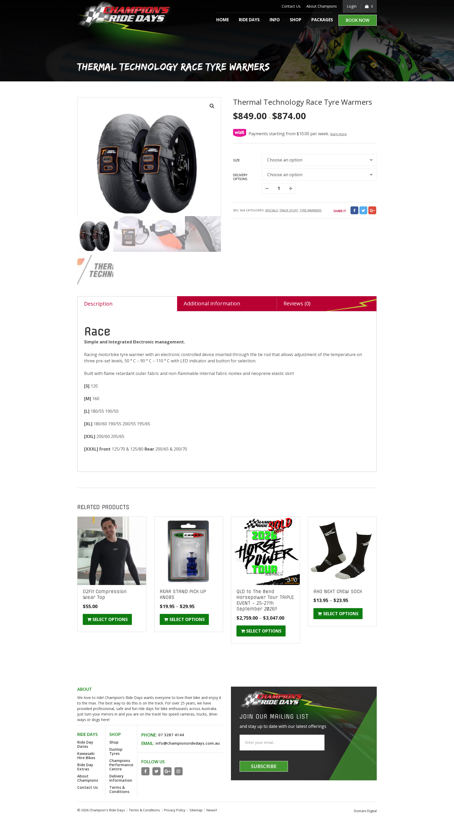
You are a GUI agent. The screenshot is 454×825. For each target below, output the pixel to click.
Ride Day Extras (85, 766)
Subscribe (264, 766)
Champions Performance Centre (121, 764)
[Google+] (167, 771)
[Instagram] (178, 771)
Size (236, 160)
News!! (212, 810)
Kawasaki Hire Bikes (86, 755)
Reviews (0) (297, 303)
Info (275, 20)
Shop (295, 20)
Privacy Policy (174, 810)
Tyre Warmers (310, 210)
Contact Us (291, 6)
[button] (212, 106)
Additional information (212, 303)
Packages (322, 20)
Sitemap (196, 810)
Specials (271, 210)
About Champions (321, 6)
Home (222, 20)
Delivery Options (240, 177)
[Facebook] (354, 210)
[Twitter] (363, 210)
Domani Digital (365, 810)
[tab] (127, 303)
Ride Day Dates (85, 744)
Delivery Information (120, 778)
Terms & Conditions (119, 789)
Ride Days (249, 20)
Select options (110, 619)
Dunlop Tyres (115, 751)
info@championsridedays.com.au (188, 743)
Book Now (357, 20)
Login (352, 6)
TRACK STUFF (288, 210)
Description (98, 303)
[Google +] (372, 210)
